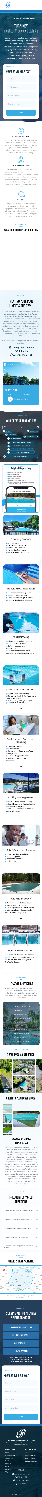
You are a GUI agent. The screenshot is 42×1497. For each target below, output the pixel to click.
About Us (8, 1469)
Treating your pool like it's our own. (21, 1440)
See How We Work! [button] (21, 399)
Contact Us (8, 1466)
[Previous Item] (4, 1075)
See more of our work (22, 1480)
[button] (10, 399)
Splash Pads (9, 1458)
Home (7, 1453)
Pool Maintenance (11, 1455)
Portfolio (8, 1464)
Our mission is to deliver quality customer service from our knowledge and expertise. (21, 1443)
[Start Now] (21, 558)
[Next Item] (38, 1075)
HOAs (26, 1453)
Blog (6, 1472)
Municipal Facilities (31, 1461)
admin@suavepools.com (22, 1474)
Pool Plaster (9, 1461)
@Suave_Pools (22, 1484)
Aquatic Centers (30, 1458)
